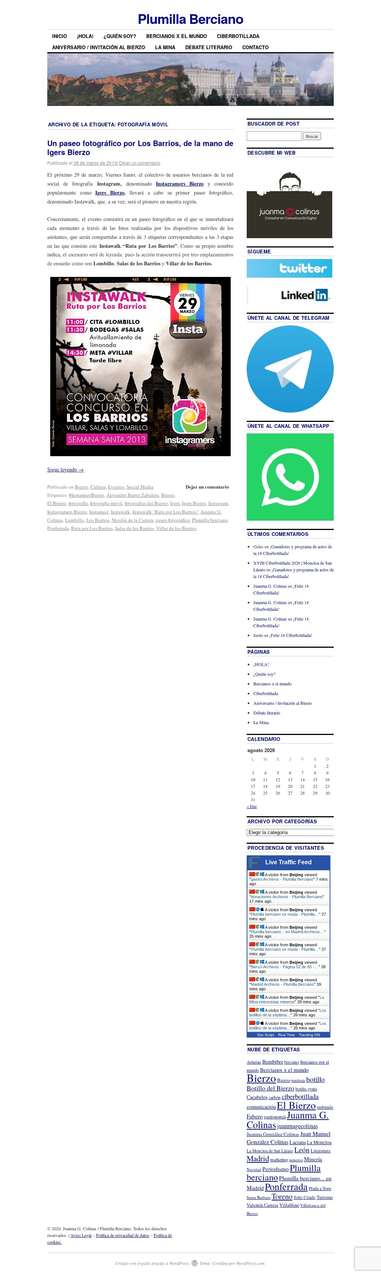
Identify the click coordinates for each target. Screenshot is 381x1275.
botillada (298, 1080)
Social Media (140, 486)
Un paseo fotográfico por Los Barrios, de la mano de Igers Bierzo (140, 147)
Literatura (320, 1150)
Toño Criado (305, 1197)
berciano (291, 1062)
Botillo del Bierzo (270, 1087)
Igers (175, 503)
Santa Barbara (258, 1197)
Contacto (255, 47)
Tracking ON (309, 1035)
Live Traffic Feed (288, 862)
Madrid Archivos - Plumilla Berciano (282, 984)
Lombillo (74, 520)
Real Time (286, 1035)
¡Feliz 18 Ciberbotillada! (290, 635)
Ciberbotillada (238, 36)
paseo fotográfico (173, 520)
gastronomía (275, 1117)
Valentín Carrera (262, 1205)
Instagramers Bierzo (67, 511)
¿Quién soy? (119, 36)
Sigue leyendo (65, 469)
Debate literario (208, 47)
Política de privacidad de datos (122, 1235)
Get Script (265, 1035)
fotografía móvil (106, 503)
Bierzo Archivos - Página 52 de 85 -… (284, 967)
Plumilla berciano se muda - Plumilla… (285, 914)
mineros (296, 1159)
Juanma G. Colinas (270, 586)
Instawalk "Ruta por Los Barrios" (165, 511)
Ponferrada (58, 528)
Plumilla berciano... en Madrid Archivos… (287, 932)
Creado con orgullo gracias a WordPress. (152, 1263)
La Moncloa (319, 1142)
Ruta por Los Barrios (92, 528)
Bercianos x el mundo (176, 36)
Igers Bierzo (194, 503)
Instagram (218, 503)
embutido (325, 1107)
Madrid (258, 1158)
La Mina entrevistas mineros (286, 999)
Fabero (255, 1116)
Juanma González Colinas (273, 1134)
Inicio (59, 36)
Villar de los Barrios (176, 528)
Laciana (297, 1142)
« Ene (252, 806)
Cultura (98, 486)
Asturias (254, 1062)
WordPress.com (250, 1263)
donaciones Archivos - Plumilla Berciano (287, 896)
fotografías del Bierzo (146, 503)
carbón (275, 1097)
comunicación (261, 1106)
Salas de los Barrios (134, 528)
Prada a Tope (320, 1188)
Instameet (99, 511)
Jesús (258, 635)
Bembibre (272, 1061)
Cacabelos (257, 1097)
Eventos (116, 486)
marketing (279, 1159)
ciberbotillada (300, 1096)
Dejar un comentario (139, 163)
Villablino (289, 1205)
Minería (313, 1159)
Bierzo (81, 486)
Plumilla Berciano (190, 18)
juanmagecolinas (297, 1125)
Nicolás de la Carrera (132, 520)
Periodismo (275, 1169)
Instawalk (120, 511)
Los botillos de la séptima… (287, 1012)
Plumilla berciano (210, 520)
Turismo (325, 1197)
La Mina (165, 47)
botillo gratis (306, 1089)
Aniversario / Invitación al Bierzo (98, 47)
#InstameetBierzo (86, 495)
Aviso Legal (81, 1235)
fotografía (78, 503)
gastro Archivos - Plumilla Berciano (282, 879)
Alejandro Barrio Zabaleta (132, 495)
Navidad (254, 1169)
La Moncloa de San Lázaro (270, 1151)
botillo (315, 1079)
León (302, 1150)
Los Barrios (97, 520)
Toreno (282, 1196)
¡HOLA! (85, 36)
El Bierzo (56, 503)
